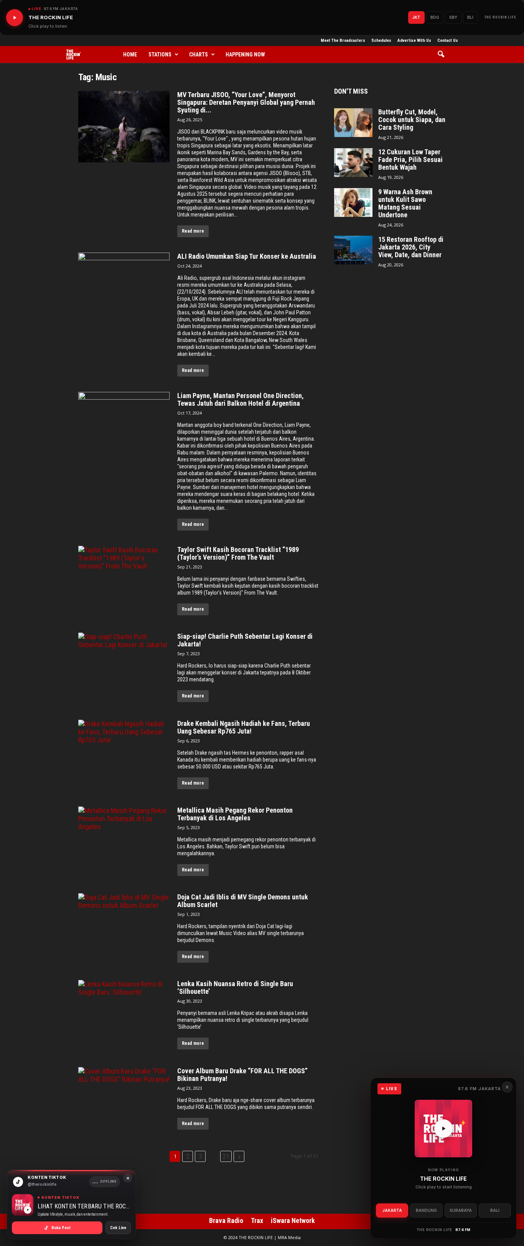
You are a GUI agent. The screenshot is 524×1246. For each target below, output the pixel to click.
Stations (159, 54)
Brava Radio (226, 1220)
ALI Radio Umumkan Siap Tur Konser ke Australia (246, 256)
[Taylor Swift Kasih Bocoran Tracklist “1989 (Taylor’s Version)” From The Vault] (124, 581)
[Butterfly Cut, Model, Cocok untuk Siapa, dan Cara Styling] (353, 122)
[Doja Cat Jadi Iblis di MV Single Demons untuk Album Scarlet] (124, 929)
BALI (494, 1210)
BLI (470, 17)
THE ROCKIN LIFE (500, 17)
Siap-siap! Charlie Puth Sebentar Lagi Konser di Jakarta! (245, 640)
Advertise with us (414, 40)
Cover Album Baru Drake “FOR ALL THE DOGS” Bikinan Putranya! (242, 1074)
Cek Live (118, 1227)
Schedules (381, 40)
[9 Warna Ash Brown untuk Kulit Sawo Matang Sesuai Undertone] (353, 202)
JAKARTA (392, 1210)
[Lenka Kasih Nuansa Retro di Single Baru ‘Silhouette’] (124, 1015)
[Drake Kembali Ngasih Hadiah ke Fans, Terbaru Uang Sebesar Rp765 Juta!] (124, 755)
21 (225, 1156)
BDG (434, 17)
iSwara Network (293, 1220)
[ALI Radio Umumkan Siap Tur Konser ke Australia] (124, 288)
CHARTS (198, 54)
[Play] (14, 17)
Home (130, 54)
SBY (453, 17)
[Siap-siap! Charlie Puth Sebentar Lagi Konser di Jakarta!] (124, 668)
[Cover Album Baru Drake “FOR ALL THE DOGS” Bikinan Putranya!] (124, 1103)
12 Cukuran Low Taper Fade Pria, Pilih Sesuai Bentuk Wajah (410, 159)
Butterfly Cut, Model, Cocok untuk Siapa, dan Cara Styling (411, 119)
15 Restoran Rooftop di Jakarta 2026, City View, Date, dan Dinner (410, 247)
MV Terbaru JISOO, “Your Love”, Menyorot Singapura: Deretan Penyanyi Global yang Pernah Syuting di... (246, 102)
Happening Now (245, 54)
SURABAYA (461, 1210)
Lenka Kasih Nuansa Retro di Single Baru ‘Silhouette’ (235, 987)
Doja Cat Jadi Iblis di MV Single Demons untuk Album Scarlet (242, 901)
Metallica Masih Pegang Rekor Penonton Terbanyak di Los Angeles (235, 814)
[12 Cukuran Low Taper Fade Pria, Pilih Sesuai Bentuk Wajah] (353, 162)
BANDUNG (426, 1210)
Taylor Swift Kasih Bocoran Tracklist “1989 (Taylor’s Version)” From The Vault (238, 553)
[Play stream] (443, 1128)
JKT (416, 17)
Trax (257, 1220)
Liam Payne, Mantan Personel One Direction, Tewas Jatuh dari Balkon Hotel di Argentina (240, 399)
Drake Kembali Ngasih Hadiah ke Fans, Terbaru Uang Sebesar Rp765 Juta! (243, 727)
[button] (443, 54)
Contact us (447, 40)
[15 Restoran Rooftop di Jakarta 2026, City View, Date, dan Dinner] (353, 250)
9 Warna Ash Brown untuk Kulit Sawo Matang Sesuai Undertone (405, 203)
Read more (193, 231)
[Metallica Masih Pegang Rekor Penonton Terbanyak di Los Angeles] (124, 842)
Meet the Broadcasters (343, 40)
